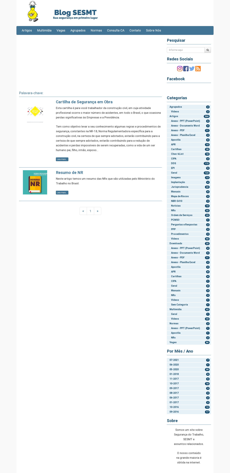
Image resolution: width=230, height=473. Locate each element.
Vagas (61, 30)
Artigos (27, 30)
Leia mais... (62, 159)
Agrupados (78, 30)
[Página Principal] (33, 11)
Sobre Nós (153, 30)
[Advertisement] (90, 61)
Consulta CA (115, 30)
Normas (96, 30)
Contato (135, 30)
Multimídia (44, 30)
